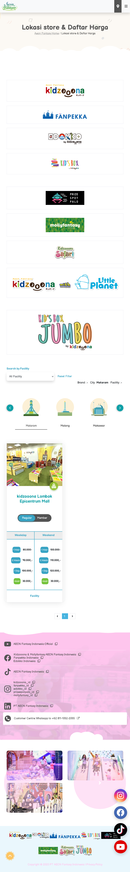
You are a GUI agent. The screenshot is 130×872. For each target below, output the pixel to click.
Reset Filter (65, 376)
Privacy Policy (94, 864)
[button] (30, 783)
